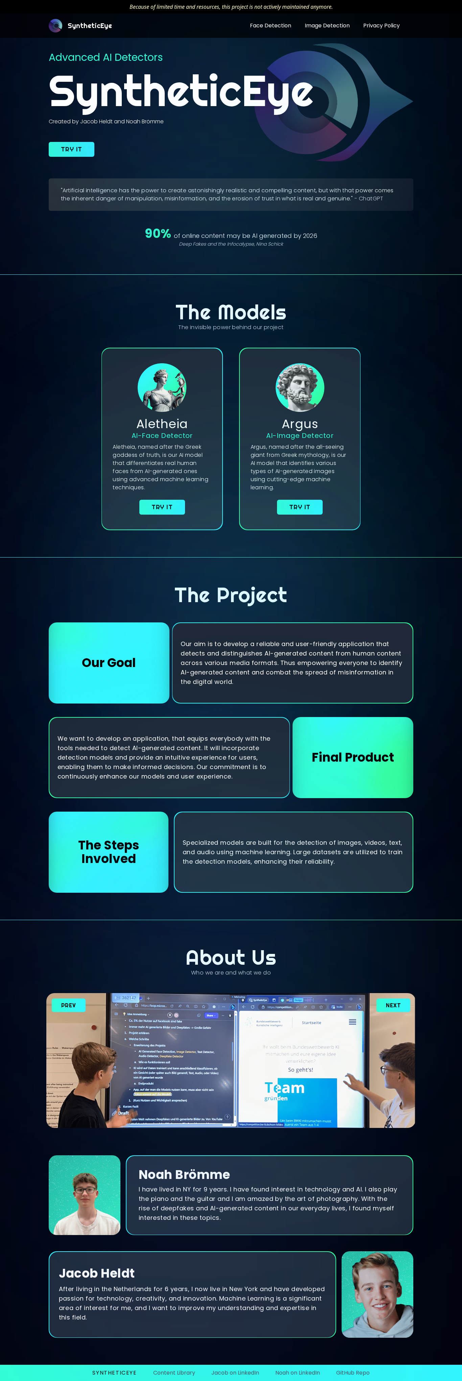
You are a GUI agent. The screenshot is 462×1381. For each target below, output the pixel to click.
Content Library (174, 1373)
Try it (71, 149)
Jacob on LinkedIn (235, 1373)
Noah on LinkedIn (297, 1373)
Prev (68, 1005)
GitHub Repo (353, 1373)
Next (393, 1005)
